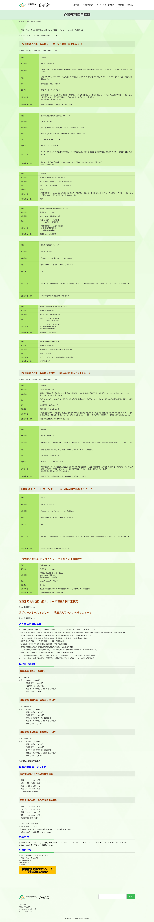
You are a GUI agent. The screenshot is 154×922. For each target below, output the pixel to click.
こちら (55, 50)
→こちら (91, 843)
